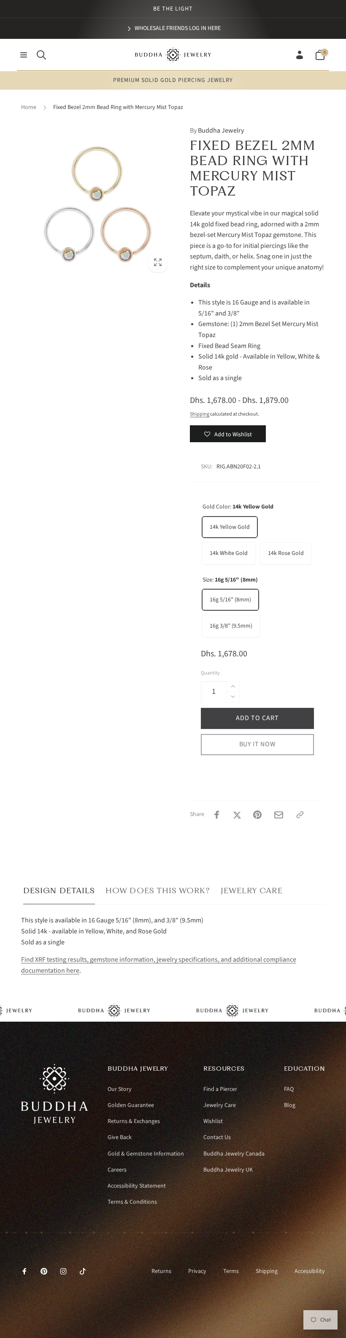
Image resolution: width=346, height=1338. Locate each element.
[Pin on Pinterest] (257, 814)
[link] (173, 28)
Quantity (210, 673)
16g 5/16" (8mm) (230, 600)
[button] (23, 55)
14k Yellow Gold (230, 527)
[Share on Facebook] (217, 814)
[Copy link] (300, 814)
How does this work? (157, 890)
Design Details (59, 890)
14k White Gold (229, 553)
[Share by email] (278, 815)
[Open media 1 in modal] (97, 201)
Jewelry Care (252, 890)
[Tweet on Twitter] (237, 814)
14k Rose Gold (286, 553)
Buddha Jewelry (217, 130)
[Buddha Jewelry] (54, 1121)
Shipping (199, 414)
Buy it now (257, 744)
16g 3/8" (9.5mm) (231, 626)
